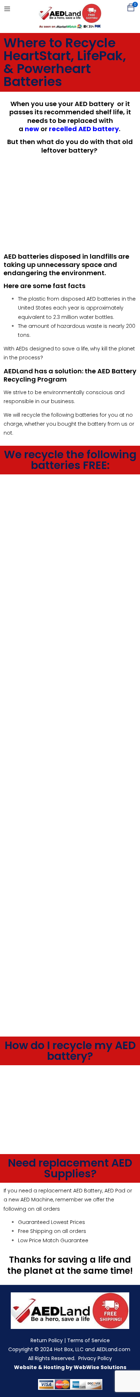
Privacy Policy (95, 1358)
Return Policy (47, 1340)
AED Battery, (87, 1190)
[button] (131, 7)
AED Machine (36, 1199)
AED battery (94, 103)
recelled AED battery (84, 128)
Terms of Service (88, 1340)
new (32, 128)
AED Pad (114, 1190)
